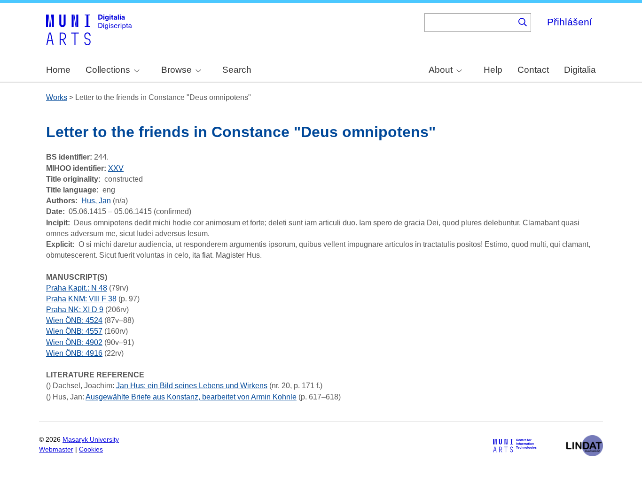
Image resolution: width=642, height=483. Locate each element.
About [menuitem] (441, 69)
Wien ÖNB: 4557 (74, 331)
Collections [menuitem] (108, 69)
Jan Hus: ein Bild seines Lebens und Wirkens (191, 386)
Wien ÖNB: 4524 (74, 320)
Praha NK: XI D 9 (74, 310)
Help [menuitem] (493, 69)
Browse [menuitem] (176, 69)
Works (56, 97)
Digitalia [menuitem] (580, 69)
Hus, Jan (96, 201)
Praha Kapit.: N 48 (76, 288)
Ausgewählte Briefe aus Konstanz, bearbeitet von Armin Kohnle (191, 397)
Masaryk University (91, 439)
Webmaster (56, 449)
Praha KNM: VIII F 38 (81, 299)
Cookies (91, 449)
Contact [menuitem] (533, 69)
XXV (116, 168)
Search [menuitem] (236, 69)
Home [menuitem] (58, 69)
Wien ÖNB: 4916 (74, 353)
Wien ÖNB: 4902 (74, 342)
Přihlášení (569, 21)
